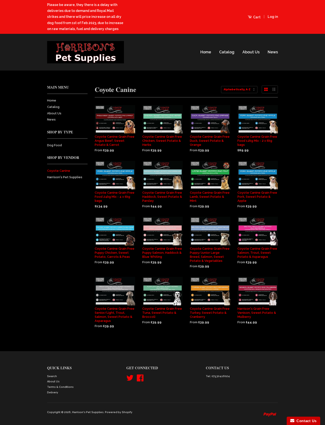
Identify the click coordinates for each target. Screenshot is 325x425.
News (273, 52)
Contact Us (305, 421)
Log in (273, 17)
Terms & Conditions (60, 387)
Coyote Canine (58, 170)
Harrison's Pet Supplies (64, 177)
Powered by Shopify (118, 412)
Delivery (52, 392)
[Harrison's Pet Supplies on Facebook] (140, 379)
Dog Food (54, 145)
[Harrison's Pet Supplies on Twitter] (129, 379)
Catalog (226, 52)
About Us (251, 52)
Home (205, 52)
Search (52, 376)
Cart (256, 17)
